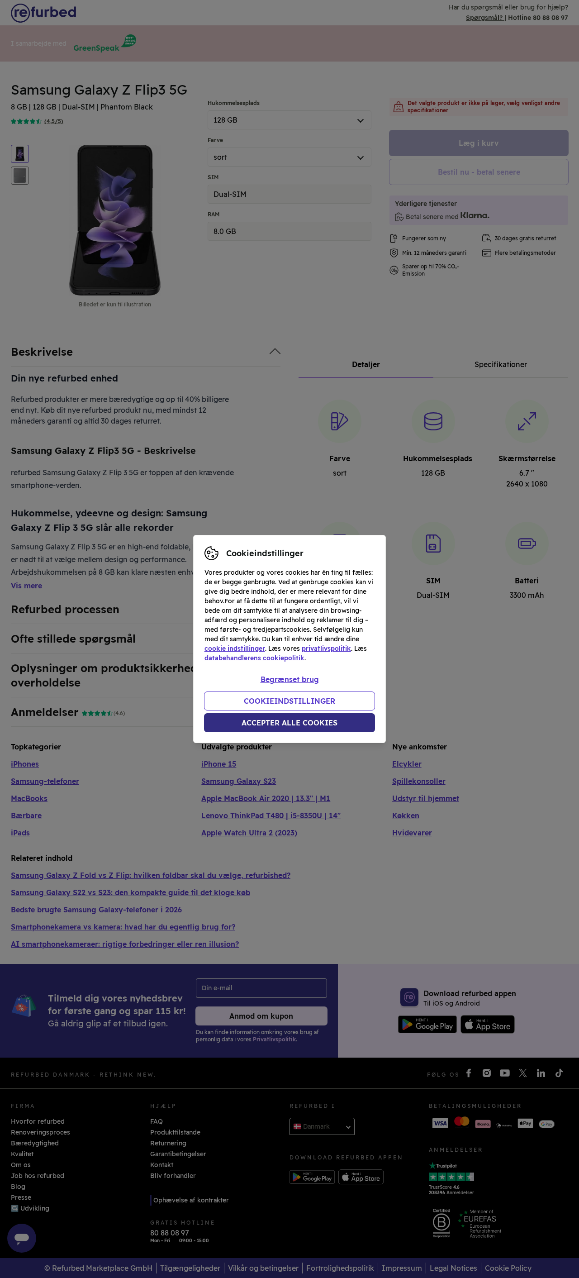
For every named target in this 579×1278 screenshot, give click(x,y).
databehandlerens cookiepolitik (254, 658)
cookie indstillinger (234, 648)
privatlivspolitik (326, 648)
